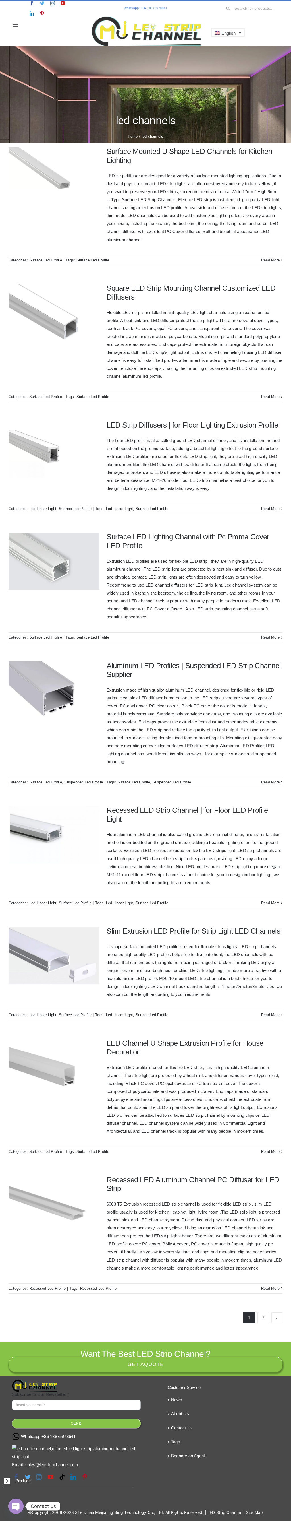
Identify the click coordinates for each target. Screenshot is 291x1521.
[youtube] (63, 3)
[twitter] (42, 3)
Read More (270, 260)
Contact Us (182, 1427)
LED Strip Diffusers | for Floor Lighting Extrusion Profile (192, 425)
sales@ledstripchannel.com (51, 1464)
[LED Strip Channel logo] (147, 17)
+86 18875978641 (58, 1436)
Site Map (254, 1512)
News (176, 1399)
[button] (68, 1481)
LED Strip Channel (224, 1512)
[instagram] (52, 3)
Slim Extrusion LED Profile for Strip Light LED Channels (193, 931)
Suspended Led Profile (83, 782)
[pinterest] (42, 13)
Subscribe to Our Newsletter (40, 1394)
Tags (175, 1441)
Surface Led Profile (45, 260)
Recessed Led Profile (47, 1288)
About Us (180, 1413)
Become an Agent (188, 1455)
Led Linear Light (43, 509)
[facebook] (32, 3)
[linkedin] (32, 13)
